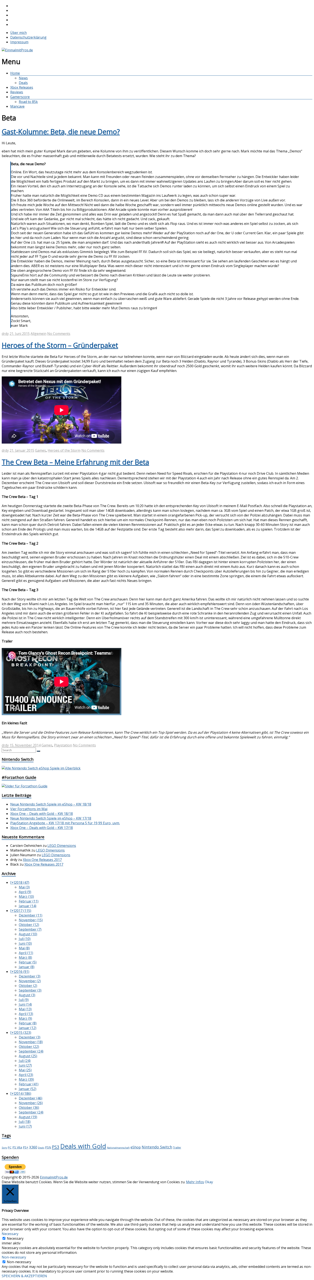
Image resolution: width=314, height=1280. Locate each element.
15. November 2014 (25, 745)
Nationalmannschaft (118, 1147)
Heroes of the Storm (64, 450)
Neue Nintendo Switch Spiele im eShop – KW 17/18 (50, 818)
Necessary (15, 1238)
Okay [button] (209, 1182)
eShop (136, 1147)
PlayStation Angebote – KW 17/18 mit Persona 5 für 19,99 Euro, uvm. (65, 823)
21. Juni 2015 (20, 333)
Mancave (17, 106)
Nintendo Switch (157, 1147)
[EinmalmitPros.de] (17, 50)
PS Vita (17, 1147)
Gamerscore (20, 96)
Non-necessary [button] (14, 1257)
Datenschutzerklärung (28, 37)
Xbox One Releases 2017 (42, 859)
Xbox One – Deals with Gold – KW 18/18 (41, 813)
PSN (48, 1147)
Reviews (16, 92)
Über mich (18, 32)
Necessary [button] (10, 1233)
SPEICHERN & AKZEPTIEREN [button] (24, 1276)
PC (10, 1147)
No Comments (58, 333)
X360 (33, 1147)
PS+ (25, 1147)
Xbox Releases (21, 87)
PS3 (55, 1147)
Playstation (63, 745)
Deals (23, 82)
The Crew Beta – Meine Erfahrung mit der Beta (75, 462)
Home (15, 73)
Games (40, 450)
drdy (5, 333)
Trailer (177, 1147)
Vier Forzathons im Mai (28, 809)
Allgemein (38, 333)
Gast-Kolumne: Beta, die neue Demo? (61, 131)
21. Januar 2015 (22, 450)
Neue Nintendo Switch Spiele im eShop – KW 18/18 (50, 804)
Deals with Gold (83, 1146)
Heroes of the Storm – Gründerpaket (60, 345)
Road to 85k (28, 101)
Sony (4, 1147)
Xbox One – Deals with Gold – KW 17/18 (41, 827)
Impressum (19, 42)
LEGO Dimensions (61, 845)
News (23, 78)
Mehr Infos (195, 1182)
